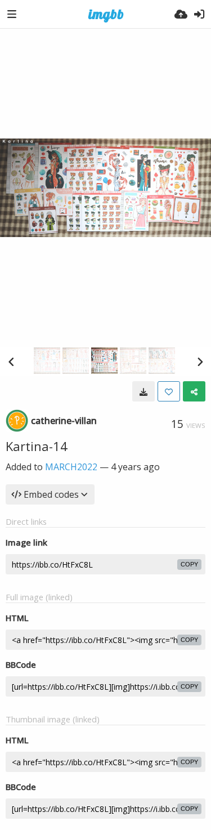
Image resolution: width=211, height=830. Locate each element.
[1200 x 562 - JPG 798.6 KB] (143, 391)
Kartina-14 (37, 446)
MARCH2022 (71, 467)
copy (189, 564)
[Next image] (199, 361)
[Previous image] (11, 361)
